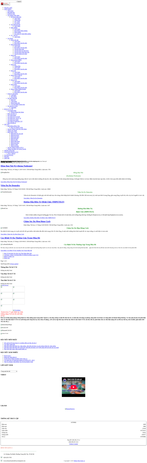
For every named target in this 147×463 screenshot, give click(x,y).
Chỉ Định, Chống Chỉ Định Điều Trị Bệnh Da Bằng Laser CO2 (21, 255)
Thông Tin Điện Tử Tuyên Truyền (16, 149)
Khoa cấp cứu (14, 40)
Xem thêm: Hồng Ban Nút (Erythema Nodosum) (14, 182)
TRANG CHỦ (8, 7)
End (17, 264)
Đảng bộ (13, 100)
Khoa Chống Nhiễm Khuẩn (18, 89)
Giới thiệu (13, 95)
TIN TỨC (7, 124)
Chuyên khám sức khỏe (20, 54)
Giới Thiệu (17, 18)
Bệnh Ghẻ (7, 258)
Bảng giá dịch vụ (12, 113)
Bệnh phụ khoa (15, 136)
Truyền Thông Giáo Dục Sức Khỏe (17, 129)
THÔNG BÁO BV (9, 150)
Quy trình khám (11, 115)
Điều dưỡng (14, 27)
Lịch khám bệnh (11, 110)
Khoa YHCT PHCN (16, 75)
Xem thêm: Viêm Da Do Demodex (33, 198)
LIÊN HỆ (6, 158)
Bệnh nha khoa (15, 143)
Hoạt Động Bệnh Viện (13, 126)
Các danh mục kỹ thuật (13, 117)
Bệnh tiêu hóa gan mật (17, 133)
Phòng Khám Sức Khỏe (17, 112)
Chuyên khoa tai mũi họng (21, 50)
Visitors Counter (73, 444)
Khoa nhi (13, 70)
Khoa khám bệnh (15, 44)
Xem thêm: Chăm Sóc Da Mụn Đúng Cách (12, 234)
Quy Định (17, 23)
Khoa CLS (14, 80)
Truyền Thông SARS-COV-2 (15, 147)
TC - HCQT (14, 35)
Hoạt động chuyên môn (20, 43)
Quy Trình (17, 21)
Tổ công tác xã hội (12, 106)
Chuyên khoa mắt (19, 49)
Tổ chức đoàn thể (12, 98)
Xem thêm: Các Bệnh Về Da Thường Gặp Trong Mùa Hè (16, 250)
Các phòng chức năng (13, 15)
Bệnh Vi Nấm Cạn (9, 256)
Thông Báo (17, 20)
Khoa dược (14, 84)
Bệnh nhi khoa (15, 146)
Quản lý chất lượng (12, 93)
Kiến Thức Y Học (12, 132)
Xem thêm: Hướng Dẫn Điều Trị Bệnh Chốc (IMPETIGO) (39, 217)
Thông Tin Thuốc (12, 130)
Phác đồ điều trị (11, 123)
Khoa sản (13, 64)
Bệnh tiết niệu (14, 138)
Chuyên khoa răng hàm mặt (21, 52)
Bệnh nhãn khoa (15, 141)
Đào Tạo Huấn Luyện (17, 127)
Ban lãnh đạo (11, 12)
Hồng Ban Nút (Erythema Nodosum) (16, 166)
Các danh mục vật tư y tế (14, 118)
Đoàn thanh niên (15, 103)
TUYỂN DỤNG (8, 155)
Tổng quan (10, 11)
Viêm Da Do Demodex (10, 185)
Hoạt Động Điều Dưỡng (20, 30)
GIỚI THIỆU (7, 9)
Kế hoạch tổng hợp (16, 17)
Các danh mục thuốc (13, 120)
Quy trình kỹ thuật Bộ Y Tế (14, 121)
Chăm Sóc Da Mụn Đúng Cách (37, 221)
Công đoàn (14, 101)
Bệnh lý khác (14, 144)
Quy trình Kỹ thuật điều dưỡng (22, 34)
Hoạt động (14, 97)
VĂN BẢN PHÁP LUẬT (11, 152)
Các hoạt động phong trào (18, 104)
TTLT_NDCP (11, 153)
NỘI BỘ (6, 156)
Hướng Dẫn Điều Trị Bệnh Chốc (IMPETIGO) (44, 202)
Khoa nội (13, 55)
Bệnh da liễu (14, 140)
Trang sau (13, 264)
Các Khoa (10, 38)
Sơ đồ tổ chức (11, 14)
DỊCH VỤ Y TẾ (8, 109)
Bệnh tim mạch (15, 135)
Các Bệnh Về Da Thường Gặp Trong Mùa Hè (20, 238)
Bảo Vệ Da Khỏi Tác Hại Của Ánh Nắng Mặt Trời (18, 253)
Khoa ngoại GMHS (16, 60)
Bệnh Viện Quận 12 (79, 461)
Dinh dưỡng (17, 32)
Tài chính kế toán (15, 24)
